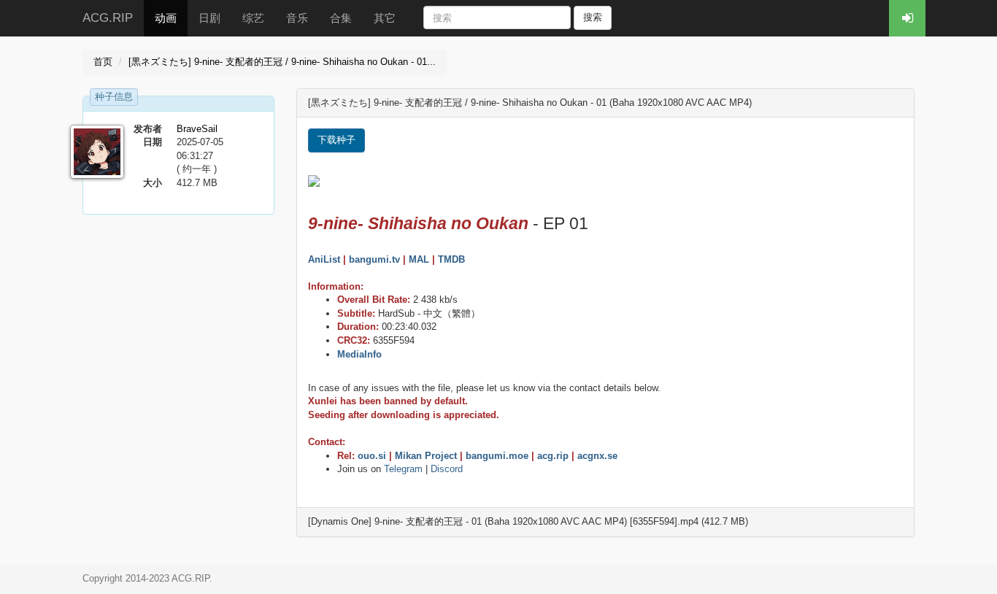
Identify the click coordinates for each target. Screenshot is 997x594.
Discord (447, 468)
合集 (341, 18)
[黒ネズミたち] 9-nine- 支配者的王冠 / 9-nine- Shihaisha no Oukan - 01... (282, 61)
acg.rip (553, 455)
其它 (385, 18)
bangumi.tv (374, 259)
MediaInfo (359, 354)
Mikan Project (426, 455)
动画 (166, 18)
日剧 (209, 18)
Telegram (403, 468)
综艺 (253, 18)
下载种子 (336, 139)
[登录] (907, 18)
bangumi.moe (497, 455)
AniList (324, 259)
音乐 (297, 18)
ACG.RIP (107, 18)
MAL (419, 259)
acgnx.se (597, 455)
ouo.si (372, 455)
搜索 (592, 17)
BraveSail (197, 128)
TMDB (451, 259)
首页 (102, 61)
